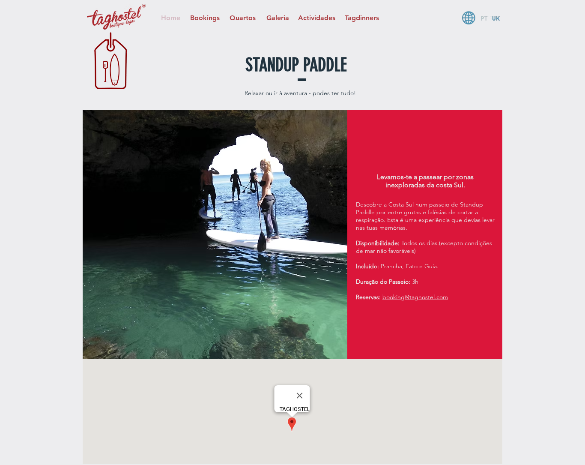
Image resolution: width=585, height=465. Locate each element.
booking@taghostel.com (415, 297)
